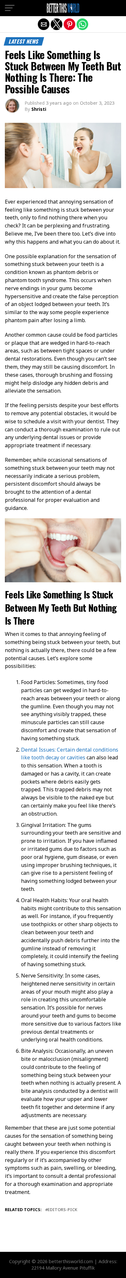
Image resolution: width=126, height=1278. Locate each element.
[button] (10, 8)
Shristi (38, 109)
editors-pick (62, 1210)
